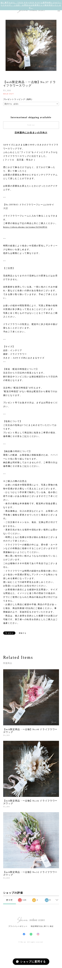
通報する (22, 633)
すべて (9, 900)
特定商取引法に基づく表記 (42, 926)
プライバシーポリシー (17, 926)
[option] (31, 45)
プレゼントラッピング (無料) (17, 99)
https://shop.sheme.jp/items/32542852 (25, 227)
